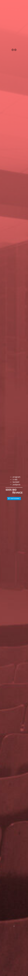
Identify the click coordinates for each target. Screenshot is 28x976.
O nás (15, 479)
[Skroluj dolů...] (14, 926)
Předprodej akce (14, 498)
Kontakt (16, 482)
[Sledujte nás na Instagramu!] (15, 50)
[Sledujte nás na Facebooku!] (13, 50)
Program (16, 477)
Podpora (16, 484)
